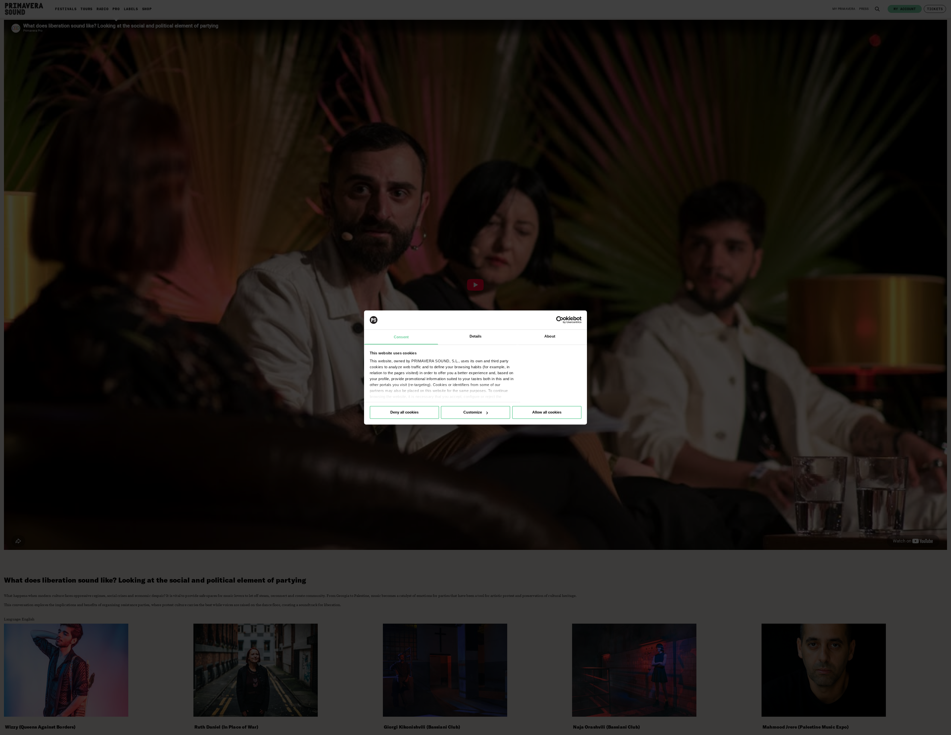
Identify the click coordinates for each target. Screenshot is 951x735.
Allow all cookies (546, 412)
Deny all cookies (404, 412)
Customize (472, 412)
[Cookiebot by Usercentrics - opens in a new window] (559, 320)
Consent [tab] (401, 337)
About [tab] (549, 336)
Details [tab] (476, 336)
